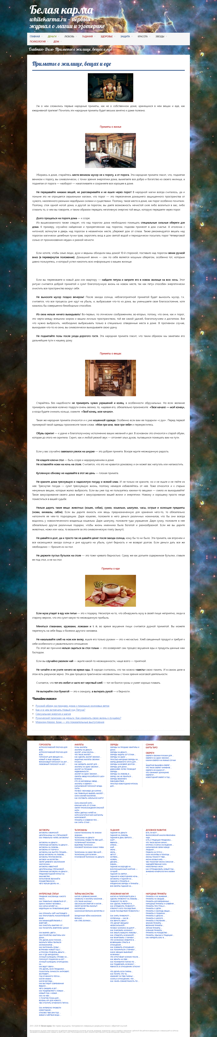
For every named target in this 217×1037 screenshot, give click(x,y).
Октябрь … (114, 857)
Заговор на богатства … (49, 859)
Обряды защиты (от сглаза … (123, 754)
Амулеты (79, 744)
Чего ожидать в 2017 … (48, 988)
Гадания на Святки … (119, 874)
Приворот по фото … (119, 901)
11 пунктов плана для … (49, 998)
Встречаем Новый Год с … (50, 949)
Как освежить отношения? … (123, 947)
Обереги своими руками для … (160, 755)
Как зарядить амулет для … (87, 764)
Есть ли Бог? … (152, 832)
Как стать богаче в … (83, 920)
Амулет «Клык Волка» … (85, 752)
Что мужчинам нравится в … (123, 940)
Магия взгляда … (46, 981)
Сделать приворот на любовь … (124, 899)
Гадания (114, 830)
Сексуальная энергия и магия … (89, 903)
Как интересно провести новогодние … (50, 1008)
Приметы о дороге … (155, 918)
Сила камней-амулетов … (86, 795)
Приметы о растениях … (156, 920)
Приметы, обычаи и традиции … (160, 935)
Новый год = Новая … (48, 993)
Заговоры (44, 830)
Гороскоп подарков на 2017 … (52, 959)
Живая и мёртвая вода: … (50, 1015)
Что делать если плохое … (51, 940)
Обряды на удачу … (118, 757)
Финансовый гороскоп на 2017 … (53, 762)
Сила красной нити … (84, 803)
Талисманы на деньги (84, 837)
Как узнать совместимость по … (124, 981)
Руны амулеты (81, 747)
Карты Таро (151, 747)
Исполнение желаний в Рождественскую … (49, 880)
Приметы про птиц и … (156, 906)
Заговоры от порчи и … (49, 849)
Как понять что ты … (119, 974)
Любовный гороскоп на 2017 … (53, 764)
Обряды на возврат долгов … (123, 764)
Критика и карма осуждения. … (160, 845)
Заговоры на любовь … (49, 847)
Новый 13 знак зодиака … (50, 759)
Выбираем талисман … (84, 845)
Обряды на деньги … (119, 752)
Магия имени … (46, 979)
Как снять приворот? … (120, 915)
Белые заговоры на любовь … (52, 854)
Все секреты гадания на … (121, 886)
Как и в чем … (45, 995)
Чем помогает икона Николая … (160, 862)
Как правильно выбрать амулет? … (90, 793)
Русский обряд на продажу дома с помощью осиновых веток (72, 706)
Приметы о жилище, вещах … (158, 911)
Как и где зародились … (49, 954)
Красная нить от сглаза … (86, 805)
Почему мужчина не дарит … (123, 928)
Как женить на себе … (119, 959)
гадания (87, 36)
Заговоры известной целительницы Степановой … (52, 867)
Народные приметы (156, 893)
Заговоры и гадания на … (121, 879)
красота (143, 36)
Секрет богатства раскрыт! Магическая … (86, 907)
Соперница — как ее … (120, 918)
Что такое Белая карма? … (157, 842)
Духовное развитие (156, 830)
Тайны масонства (84, 893)
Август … (114, 854)
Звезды (160, 36)
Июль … (113, 852)
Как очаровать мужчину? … (122, 930)
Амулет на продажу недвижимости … (83, 770)
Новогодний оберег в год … (158, 777)
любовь (69, 36)
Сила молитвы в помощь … (158, 854)
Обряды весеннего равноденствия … (118, 780)
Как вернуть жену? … (119, 920)
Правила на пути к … (155, 852)
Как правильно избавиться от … (53, 901)
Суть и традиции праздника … (159, 840)
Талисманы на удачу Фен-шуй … (89, 852)
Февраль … (114, 842)
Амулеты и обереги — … (85, 783)
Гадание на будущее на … (121, 866)
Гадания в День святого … (121, 837)
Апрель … (114, 845)
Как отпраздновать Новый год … (160, 869)
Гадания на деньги (118, 832)
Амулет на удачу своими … (86, 774)
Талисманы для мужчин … (86, 854)
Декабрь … (114, 862)
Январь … (114, 864)
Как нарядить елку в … (156, 937)
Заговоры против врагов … (51, 857)
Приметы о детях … (154, 908)
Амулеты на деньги (83, 750)
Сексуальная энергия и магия (53, 714)
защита (125, 36)
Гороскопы (45, 744)
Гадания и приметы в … (120, 881)
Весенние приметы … (155, 925)
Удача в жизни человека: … (51, 903)
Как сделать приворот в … (121, 903)
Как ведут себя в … (47, 966)
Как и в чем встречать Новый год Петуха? (60, 710)
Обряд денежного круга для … (123, 762)
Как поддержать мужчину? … (123, 964)
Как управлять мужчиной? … (123, 935)
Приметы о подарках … (156, 913)
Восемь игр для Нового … (51, 1000)
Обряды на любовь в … (120, 774)
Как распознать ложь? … (50, 947)
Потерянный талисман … (86, 842)
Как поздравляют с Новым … (52, 991)
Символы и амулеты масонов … (89, 899)
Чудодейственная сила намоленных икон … (156, 865)
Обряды (114, 744)
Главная (35, 36)
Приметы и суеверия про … (86, 820)
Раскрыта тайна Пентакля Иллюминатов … (50, 943)
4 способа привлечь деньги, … (52, 952)
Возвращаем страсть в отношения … (120, 943)
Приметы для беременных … (158, 901)
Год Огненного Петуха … (50, 976)
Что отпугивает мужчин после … (125, 957)
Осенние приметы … (155, 930)
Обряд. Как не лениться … (121, 776)
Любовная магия (119, 893)
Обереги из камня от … (156, 770)
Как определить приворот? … (123, 906)
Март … (113, 840)
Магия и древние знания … (86, 896)
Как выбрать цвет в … (48, 932)
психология (38, 41)
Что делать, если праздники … (52, 969)
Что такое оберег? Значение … (159, 767)
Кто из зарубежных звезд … (86, 781)
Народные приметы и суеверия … (160, 903)
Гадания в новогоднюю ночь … (124, 876)
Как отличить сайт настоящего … (54, 913)
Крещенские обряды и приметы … (125, 883)
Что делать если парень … (121, 971)
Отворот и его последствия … (123, 908)
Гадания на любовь (119, 835)
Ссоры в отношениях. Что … (122, 979)
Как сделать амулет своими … (88, 757)
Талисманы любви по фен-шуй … (89, 840)
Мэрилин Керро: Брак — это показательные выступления (70, 722)
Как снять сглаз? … (83, 822)
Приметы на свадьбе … (156, 899)
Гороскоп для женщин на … (51, 757)
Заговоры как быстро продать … (53, 852)
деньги (52, 36)
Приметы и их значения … (157, 896)
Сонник (150, 744)
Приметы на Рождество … (157, 932)
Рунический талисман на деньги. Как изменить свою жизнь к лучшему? (78, 718)
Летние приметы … (154, 928)
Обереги (150, 752)
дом (56, 41)
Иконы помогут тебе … (156, 857)
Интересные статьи (49, 893)
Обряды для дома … (119, 767)
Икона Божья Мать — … (156, 859)
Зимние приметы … (154, 923)
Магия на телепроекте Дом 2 (123, 896)
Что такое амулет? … (83, 754)
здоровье (107, 36)
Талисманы (81, 830)
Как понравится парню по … (123, 962)
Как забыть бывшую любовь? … (124, 932)
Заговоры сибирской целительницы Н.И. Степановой (53, 833)
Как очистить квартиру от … (51, 925)
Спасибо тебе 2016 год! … (50, 1012)
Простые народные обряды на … (124, 759)
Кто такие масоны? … (84, 901)
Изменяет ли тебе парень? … (122, 976)
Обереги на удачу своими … (158, 758)
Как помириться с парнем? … (123, 949)
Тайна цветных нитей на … (86, 812)
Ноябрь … (114, 859)
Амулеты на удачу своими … (87, 767)
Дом (49, 49)
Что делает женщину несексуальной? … (119, 924)
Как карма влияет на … (49, 906)
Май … (113, 847)
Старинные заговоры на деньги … (54, 845)
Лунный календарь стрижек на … (53, 957)
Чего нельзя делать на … (50, 883)
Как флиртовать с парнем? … (122, 937)
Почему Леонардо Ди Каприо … (89, 791)
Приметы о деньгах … (155, 915)
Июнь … (113, 849)
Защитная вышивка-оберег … (158, 765)
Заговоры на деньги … (49, 842)
